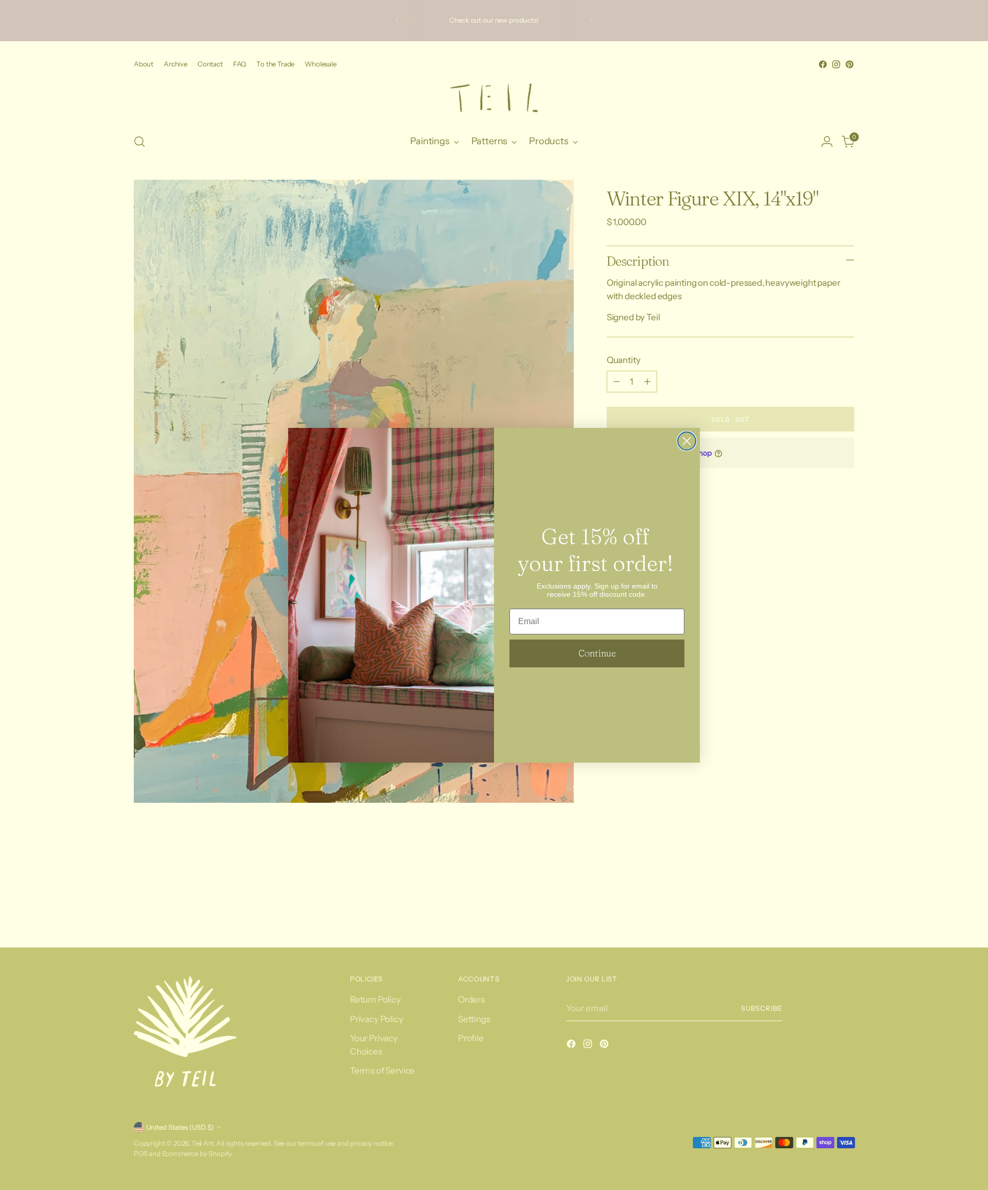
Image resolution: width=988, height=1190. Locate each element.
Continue (597, 653)
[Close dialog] (687, 441)
